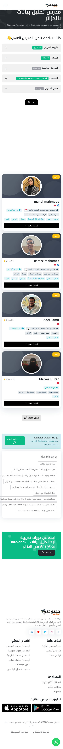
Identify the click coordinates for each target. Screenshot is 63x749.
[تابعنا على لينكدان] (31, 632)
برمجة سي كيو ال (35, 274)
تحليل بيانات (44, 333)
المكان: (50, 58)
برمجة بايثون (53, 214)
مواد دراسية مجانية (47, 464)
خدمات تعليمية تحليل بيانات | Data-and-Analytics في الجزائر (30, 481)
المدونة (57, 692)
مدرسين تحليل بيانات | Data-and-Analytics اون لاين (33, 487)
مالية (36, 333)
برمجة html (53, 392)
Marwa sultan (49, 379)
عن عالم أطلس (53, 651)
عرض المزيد (33, 418)
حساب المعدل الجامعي (18, 669)
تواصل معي (33, 226)
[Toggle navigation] (5, 5)
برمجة (24, 274)
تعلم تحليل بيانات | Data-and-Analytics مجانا (36, 510)
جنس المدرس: (47, 88)
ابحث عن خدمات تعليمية (18, 655)
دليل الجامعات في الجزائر (45, 493)
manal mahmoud (46, 202)
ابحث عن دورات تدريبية (19, 651)
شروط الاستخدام (41, 732)
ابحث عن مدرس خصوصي (18, 646)
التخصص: (38, 78)
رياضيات (36, 214)
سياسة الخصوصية (19, 732)
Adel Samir (51, 320)
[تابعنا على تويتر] (44, 632)
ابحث (32, 102)
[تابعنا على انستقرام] (51, 632)
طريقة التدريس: (46, 47)
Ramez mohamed (46, 261)
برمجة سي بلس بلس (51, 274)
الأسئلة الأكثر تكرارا (51, 682)
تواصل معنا (55, 655)
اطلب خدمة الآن (13, 440)
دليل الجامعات (23, 665)
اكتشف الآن (46, 553)
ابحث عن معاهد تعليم (19, 660)
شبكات (43, 214)
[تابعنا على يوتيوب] (38, 632)
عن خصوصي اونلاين (51, 646)
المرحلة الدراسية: (45, 68)
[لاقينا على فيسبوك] (58, 632)
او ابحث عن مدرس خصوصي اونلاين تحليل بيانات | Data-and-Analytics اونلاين (34, 27)
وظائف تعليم (54, 687)
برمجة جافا (30, 392)
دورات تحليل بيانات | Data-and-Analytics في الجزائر (34, 470)
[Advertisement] (31, 141)
